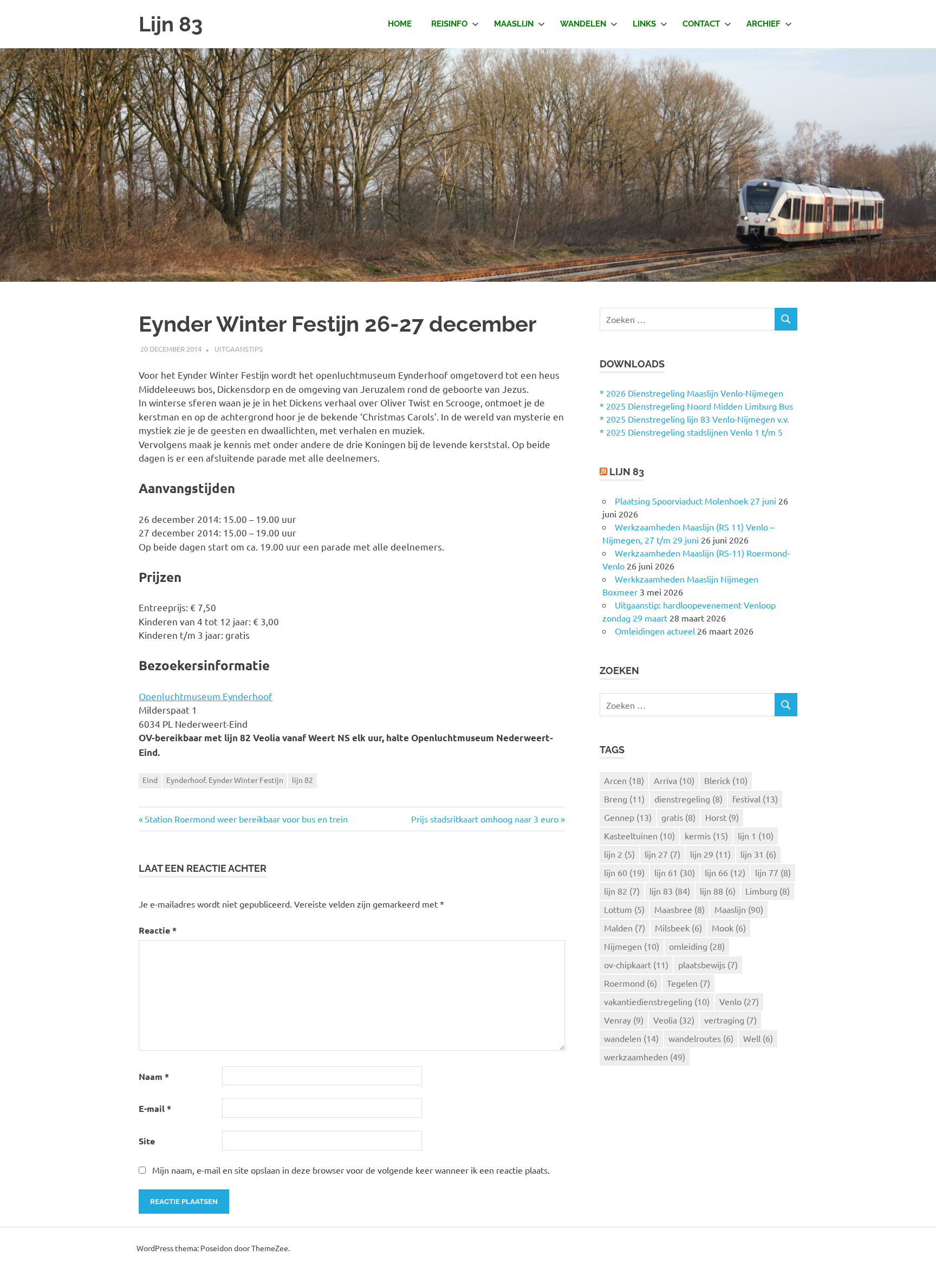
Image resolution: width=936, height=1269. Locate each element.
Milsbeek (678, 927)
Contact (701, 24)
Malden (624, 927)
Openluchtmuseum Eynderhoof (205, 696)
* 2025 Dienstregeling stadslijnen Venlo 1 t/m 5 (691, 431)
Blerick (726, 780)
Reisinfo (449, 24)
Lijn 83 (171, 24)
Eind (150, 780)
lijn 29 (710, 854)
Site (147, 1141)
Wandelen (583, 24)
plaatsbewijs (708, 964)
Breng (624, 798)
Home (400, 24)
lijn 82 (302, 780)
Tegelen (688, 982)
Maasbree (679, 909)
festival (755, 798)
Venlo (739, 1001)
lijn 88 (718, 890)
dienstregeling (688, 798)
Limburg (767, 890)
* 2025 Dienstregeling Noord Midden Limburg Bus (696, 405)
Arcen (624, 780)
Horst (722, 817)
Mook (729, 927)
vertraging (730, 1019)
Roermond (630, 982)
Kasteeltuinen (639, 835)
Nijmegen (631, 946)
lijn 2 (619, 854)
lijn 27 (662, 854)
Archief (763, 24)
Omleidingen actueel (655, 630)
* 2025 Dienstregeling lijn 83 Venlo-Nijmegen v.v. (694, 418)
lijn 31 (758, 854)
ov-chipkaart (636, 964)
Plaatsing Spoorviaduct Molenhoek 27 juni (695, 500)
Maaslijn (514, 24)
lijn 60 (624, 872)
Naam (154, 1076)
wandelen (631, 1038)
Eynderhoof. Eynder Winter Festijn (224, 780)
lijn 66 (725, 872)
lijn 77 (773, 872)
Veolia (673, 1019)
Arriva (674, 780)
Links (644, 24)
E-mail (155, 1108)
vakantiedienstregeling (657, 1001)
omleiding (697, 946)
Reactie (158, 930)
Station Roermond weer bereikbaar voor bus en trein (246, 818)
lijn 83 (669, 890)
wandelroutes (700, 1038)
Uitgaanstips (238, 348)
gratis (678, 817)
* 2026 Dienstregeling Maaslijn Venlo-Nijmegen (691, 392)
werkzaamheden (644, 1056)
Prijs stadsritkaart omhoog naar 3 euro (484, 818)
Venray (624, 1019)
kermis (706, 835)
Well (758, 1038)
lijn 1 (756, 835)
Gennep (628, 817)
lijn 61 (674, 872)
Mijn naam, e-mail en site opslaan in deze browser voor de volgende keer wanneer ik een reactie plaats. (351, 1169)
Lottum (624, 909)
